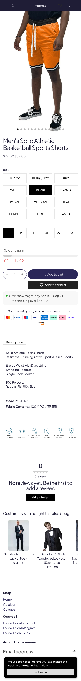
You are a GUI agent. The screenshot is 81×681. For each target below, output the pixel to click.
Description (14, 342)
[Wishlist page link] (60, 6)
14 (63, 129)
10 (49, 129)
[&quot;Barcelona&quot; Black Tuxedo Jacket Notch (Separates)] (52, 535)
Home (7, 599)
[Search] (12, 6)
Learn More (41, 665)
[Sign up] (74, 651)
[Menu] (4, 5)
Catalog (9, 604)
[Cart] (76, 6)
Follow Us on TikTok (16, 633)
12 (56, 129)
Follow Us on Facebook (19, 623)
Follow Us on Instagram (19, 628)
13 (59, 129)
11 (52, 129)
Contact (9, 609)
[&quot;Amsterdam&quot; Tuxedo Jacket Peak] (18, 535)
